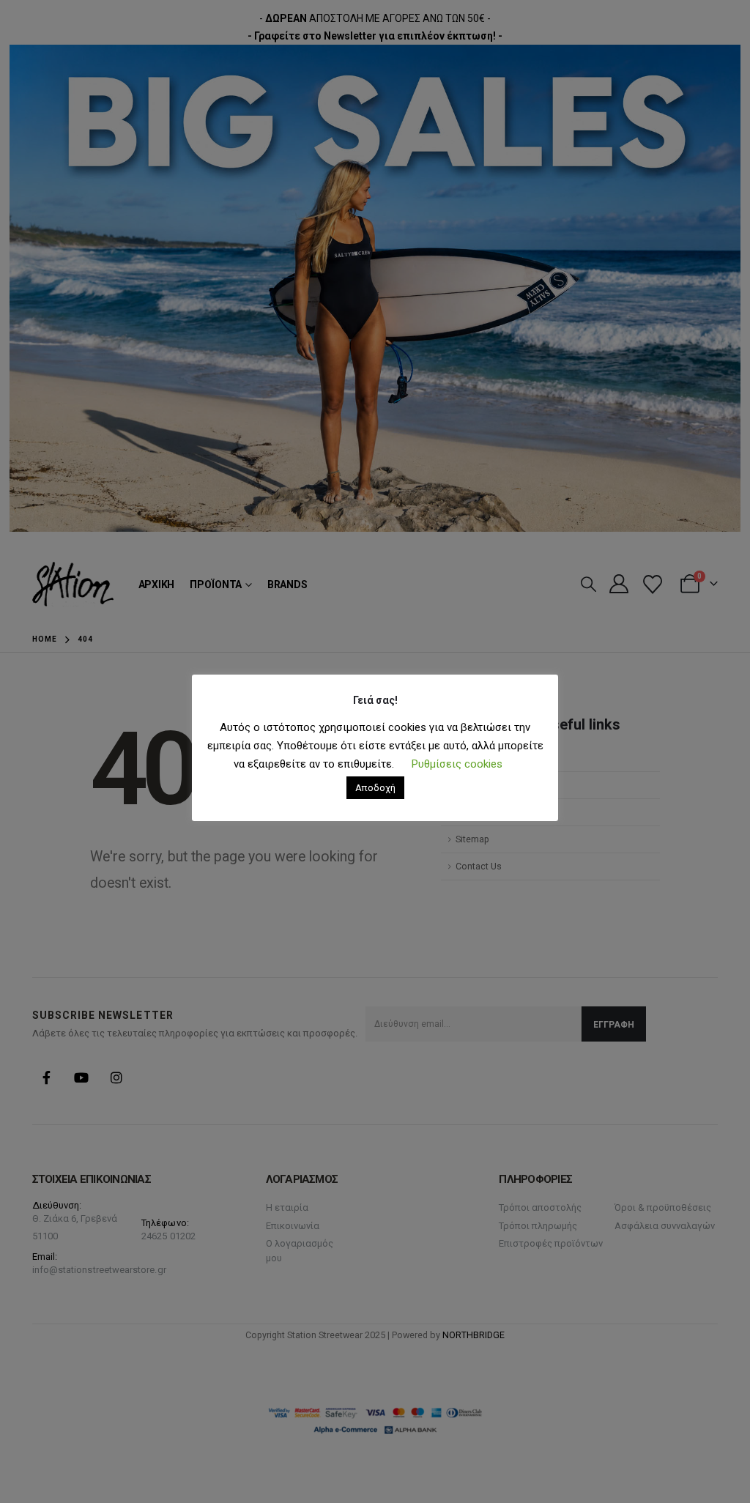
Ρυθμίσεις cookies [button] (457, 764)
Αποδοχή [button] (375, 787)
